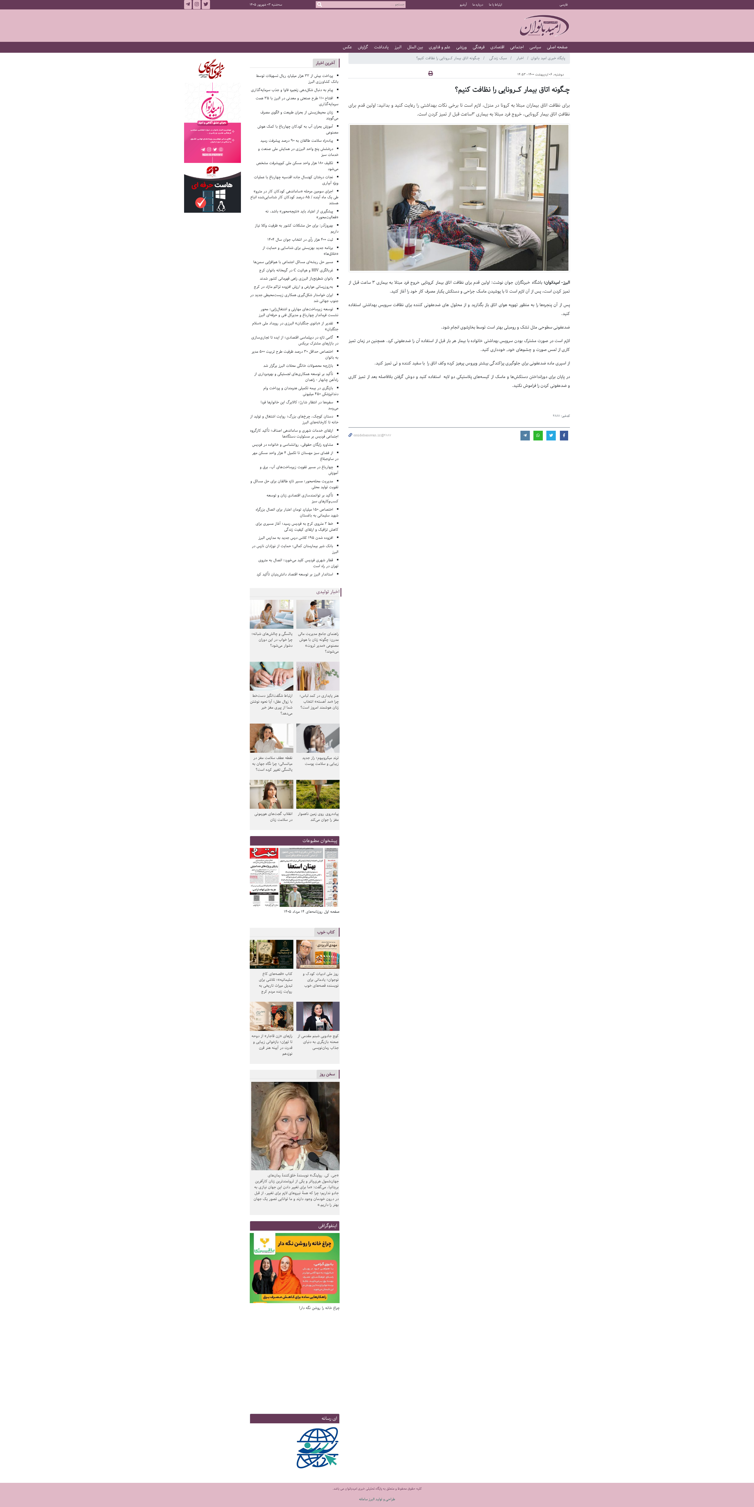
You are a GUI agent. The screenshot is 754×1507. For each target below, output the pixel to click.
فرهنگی (479, 47)
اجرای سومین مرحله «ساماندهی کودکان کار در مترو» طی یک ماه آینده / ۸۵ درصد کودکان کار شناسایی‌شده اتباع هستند (294, 197)
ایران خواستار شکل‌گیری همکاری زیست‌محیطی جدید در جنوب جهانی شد (294, 298)
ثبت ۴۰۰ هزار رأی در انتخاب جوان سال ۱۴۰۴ (300, 239)
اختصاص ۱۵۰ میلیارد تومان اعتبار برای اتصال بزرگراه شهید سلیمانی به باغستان (297, 512)
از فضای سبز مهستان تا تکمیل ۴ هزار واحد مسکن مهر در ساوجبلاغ (295, 456)
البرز (397, 47)
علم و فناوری (439, 47)
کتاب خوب (326, 932)
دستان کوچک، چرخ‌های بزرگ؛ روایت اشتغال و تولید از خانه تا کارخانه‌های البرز (294, 419)
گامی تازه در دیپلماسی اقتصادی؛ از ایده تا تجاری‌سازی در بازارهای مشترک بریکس (295, 340)
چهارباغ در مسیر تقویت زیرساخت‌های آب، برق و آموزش (299, 470)
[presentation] (333, 878)
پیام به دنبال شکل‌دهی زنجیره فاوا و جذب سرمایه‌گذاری (292, 90)
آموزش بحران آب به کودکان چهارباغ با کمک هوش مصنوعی (298, 129)
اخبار (520, 58)
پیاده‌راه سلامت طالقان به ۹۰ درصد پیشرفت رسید (296, 140)
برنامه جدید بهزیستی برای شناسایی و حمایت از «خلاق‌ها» (300, 251)
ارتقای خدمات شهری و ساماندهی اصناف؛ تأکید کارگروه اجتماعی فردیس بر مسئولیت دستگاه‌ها (294, 433)
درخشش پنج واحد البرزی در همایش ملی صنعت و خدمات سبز (298, 152)
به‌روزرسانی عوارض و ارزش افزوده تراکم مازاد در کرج (293, 286)
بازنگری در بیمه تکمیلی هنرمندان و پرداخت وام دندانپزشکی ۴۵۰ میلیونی (301, 391)
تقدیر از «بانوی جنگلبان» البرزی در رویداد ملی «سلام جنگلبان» (295, 326)
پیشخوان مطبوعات (319, 841)
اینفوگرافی (327, 1226)
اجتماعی (517, 47)
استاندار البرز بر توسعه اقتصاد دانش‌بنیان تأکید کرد (295, 574)
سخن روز (327, 1074)
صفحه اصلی (557, 47)
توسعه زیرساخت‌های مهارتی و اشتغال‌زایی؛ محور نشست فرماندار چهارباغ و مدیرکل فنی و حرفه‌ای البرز (298, 312)
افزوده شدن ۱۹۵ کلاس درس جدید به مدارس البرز (295, 537)
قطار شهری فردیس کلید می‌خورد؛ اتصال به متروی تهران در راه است (298, 563)
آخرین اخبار (325, 63)
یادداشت (381, 47)
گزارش (363, 47)
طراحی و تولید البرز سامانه (377, 1499)
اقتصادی (497, 47)
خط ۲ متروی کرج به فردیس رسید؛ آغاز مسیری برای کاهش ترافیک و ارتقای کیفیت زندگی (297, 526)
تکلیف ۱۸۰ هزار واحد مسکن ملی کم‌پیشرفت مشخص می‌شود (297, 166)
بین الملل (415, 47)
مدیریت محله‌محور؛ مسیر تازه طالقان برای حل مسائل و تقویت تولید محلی (294, 484)
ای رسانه (329, 1418)
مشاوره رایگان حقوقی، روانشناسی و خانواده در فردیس (292, 444)
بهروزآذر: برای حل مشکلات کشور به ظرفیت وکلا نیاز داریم (297, 228)
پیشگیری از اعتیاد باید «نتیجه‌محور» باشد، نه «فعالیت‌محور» (302, 214)
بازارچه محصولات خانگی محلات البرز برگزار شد (298, 365)
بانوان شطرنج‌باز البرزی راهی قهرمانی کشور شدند (296, 278)
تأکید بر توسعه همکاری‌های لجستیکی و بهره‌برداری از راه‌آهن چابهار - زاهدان (296, 377)
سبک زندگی (498, 58)
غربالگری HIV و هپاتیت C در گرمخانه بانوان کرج (296, 270)
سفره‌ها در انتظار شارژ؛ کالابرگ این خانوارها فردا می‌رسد (300, 405)
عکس (347, 47)
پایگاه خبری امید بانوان (548, 58)
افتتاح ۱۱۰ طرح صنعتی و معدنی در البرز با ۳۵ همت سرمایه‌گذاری (297, 101)
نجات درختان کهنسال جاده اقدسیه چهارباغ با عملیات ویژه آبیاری (296, 180)
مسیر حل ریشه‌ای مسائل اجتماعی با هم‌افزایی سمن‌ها (293, 262)
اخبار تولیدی (328, 592)
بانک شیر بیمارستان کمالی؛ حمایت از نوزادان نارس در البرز (295, 549)
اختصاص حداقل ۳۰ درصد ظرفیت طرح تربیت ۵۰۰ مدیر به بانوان (295, 354)
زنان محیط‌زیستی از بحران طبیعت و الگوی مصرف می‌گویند (299, 115)
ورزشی (461, 47)
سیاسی (535, 47)
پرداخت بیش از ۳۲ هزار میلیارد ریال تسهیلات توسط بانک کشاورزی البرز (297, 78)
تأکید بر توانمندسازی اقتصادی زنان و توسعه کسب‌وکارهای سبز (303, 498)
